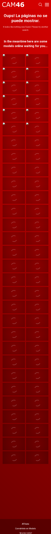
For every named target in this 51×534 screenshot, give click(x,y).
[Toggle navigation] (47, 4)
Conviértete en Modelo (25, 528)
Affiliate (25, 524)
